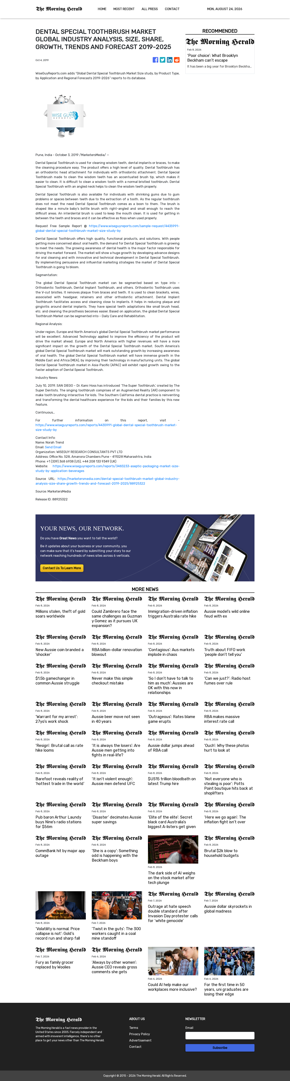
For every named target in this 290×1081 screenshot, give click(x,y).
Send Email (53, 447)
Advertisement (140, 1040)
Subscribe (220, 1048)
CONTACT (172, 9)
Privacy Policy (139, 1034)
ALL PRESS (150, 9)
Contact (135, 1047)
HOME (102, 9)
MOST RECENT (124, 9)
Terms (133, 1028)
